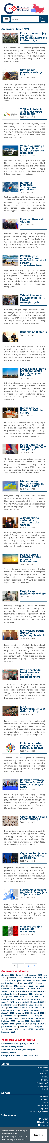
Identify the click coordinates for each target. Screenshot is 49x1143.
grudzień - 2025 (24, 980)
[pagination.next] (34, 965)
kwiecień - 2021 (8, 1032)
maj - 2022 (40, 1018)
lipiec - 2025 (12, 986)
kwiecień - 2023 (8, 1010)
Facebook (43, 1122)
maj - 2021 (40, 1029)
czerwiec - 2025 (27, 986)
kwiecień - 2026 (15, 978)
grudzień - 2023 (23, 1002)
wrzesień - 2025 (26, 983)
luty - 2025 (36, 988)
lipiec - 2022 (12, 1018)
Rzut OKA (44, 1074)
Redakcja (44, 1096)
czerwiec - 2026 (35, 975)
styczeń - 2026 (9, 980)
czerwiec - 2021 (27, 1029)
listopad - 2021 (38, 1024)
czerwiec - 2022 (27, 1018)
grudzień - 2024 (23, 991)
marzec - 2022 (23, 1021)
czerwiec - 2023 (27, 1007)
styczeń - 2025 (7, 991)
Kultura (44, 1080)
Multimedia (43, 1086)
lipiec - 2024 (12, 996)
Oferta (45, 1102)
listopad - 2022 (38, 1013)
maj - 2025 (40, 986)
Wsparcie (44, 1108)
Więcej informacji (17, 1139)
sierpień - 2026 (8, 975)
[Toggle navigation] (6, 19)
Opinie (45, 1070)
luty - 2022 (36, 1021)
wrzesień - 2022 (26, 1015)
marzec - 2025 (23, 988)
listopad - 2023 (38, 1002)
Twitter (44, 1119)
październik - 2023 (9, 1005)
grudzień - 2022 (23, 1013)
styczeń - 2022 (7, 1024)
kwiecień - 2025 (8, 988)
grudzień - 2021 (23, 1024)
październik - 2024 (9, 994)
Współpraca (42, 1105)
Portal (45, 1089)
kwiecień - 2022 (8, 1021)
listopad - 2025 (39, 980)
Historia (44, 1077)
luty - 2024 (36, 999)
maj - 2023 (40, 1007)
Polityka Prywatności (39, 1111)
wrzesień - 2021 (26, 1026)
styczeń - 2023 (7, 1013)
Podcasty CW (42, 1083)
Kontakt (44, 1099)
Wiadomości (42, 1067)
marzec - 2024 (23, 999)
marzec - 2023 (23, 1010)
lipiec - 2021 (12, 1029)
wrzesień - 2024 (26, 994)
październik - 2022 (9, 1015)
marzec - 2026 (30, 978)
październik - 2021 (9, 1026)
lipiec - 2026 (21, 975)
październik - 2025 (9, 983)
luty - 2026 (42, 978)
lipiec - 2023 (12, 1007)
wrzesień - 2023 (26, 1005)
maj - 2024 (40, 996)
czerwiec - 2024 (27, 996)
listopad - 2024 (38, 991)
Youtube (44, 1125)
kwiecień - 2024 (8, 999)
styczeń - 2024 (7, 1002)
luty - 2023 (36, 1010)
